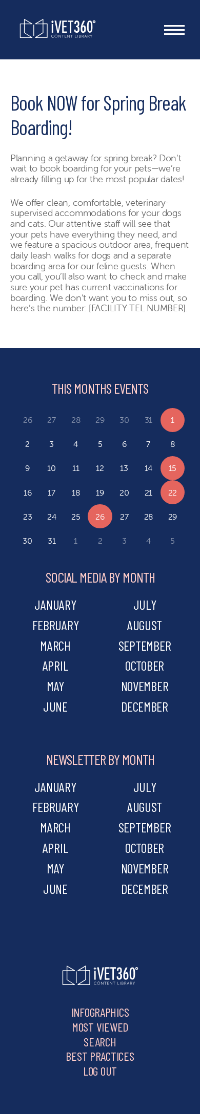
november (145, 686)
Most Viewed (100, 1026)
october (144, 665)
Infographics (100, 1011)
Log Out (100, 1070)
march (55, 645)
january (55, 604)
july (144, 604)
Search (100, 1041)
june (55, 706)
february (55, 625)
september (144, 645)
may (55, 686)
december (144, 706)
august (144, 625)
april (56, 665)
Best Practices (100, 1055)
